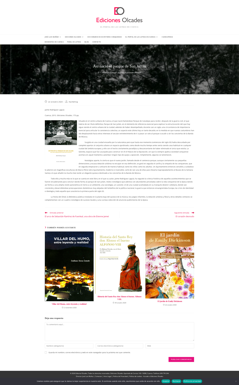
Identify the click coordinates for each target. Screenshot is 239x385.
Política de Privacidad (120, 376)
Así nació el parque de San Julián (129, 72)
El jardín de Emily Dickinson (170, 301)
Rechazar (176, 381)
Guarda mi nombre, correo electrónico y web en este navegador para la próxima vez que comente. (90, 352)
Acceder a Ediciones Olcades (153, 376)
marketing (73, 102)
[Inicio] (98, 72)
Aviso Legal (107, 376)
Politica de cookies (135, 376)
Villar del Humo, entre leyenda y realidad (69, 304)
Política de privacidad (192, 381)
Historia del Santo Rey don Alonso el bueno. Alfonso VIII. (119, 297)
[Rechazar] (236, 381)
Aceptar (166, 381)
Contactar (98, 376)
